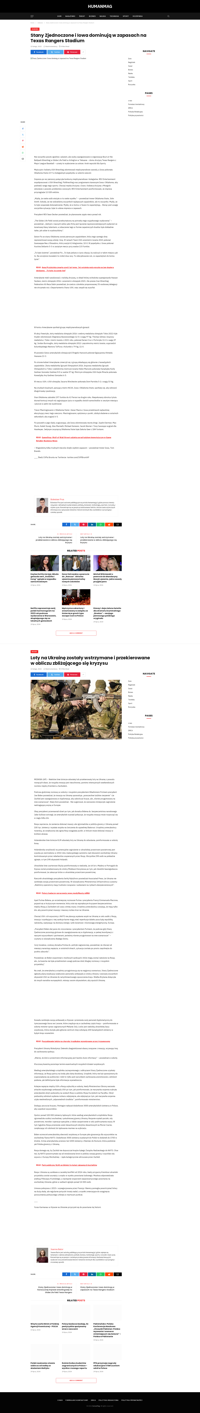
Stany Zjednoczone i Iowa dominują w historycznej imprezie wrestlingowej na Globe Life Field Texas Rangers (54, 1290)
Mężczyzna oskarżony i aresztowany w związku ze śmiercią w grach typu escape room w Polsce (75, 612)
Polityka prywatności (135, 115)
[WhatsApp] (22, 152)
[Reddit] (22, 146)
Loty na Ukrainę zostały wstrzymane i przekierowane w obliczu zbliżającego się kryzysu (54, 540)
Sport (126, 16)
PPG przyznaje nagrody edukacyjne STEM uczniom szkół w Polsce (106, 1365)
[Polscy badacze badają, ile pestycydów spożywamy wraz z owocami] (76, 1313)
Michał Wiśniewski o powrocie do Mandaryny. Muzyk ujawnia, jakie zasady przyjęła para (107, 578)
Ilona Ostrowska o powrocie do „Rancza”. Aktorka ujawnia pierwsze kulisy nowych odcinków (75, 578)
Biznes (92, 16)
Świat (82, 16)
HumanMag (96, 1406)
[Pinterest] (22, 140)
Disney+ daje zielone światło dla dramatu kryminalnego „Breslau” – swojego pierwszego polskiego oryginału (107, 613)
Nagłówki (70, 16)
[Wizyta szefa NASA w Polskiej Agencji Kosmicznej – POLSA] (45, 1313)
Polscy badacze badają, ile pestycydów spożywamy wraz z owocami (75, 1326)
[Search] (168, 16)
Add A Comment (76, 633)
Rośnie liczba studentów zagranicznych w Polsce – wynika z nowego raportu (74, 1365)
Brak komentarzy (51, 46)
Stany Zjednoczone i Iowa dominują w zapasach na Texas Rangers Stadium (97, 1288)
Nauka (103, 16)
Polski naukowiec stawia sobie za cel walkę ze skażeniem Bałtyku (43, 1365)
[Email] (22, 158)
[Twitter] (22, 134)
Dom (59, 16)
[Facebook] (22, 128)
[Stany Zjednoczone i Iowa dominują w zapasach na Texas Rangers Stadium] (76, 87)
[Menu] (32, 16)
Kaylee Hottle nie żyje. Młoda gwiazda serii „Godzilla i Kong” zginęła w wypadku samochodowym (45, 578)
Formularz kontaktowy (136, 104)
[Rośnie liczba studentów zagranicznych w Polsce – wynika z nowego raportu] (76, 1352)
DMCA (130, 108)
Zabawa (35, 29)
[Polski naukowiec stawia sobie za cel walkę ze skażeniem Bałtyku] (45, 1352)
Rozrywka (138, 16)
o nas (130, 101)
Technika (114, 16)
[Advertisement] (76, 138)
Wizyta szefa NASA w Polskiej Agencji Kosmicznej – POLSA (45, 1325)
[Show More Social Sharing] (83, 52)
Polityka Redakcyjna (135, 112)
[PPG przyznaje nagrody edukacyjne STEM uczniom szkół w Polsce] (107, 1352)
